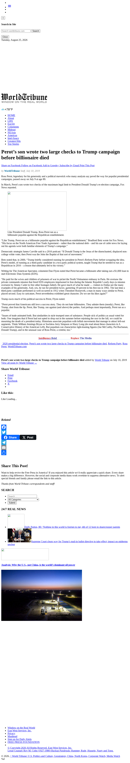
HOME (11, 115)
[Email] (65, 447)
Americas (12, 135)
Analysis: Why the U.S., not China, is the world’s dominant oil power (38, 565)
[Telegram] (65, 442)
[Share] (65, 452)
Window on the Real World (21, 727)
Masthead (12, 736)
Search (35, 31)
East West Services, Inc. (20, 730)
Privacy (11, 733)
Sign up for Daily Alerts (20, 739)
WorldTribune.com (17, 346)
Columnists (13, 126)
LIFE (10, 121)
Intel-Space (13, 138)
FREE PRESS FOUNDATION (24, 742)
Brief (54, 338)
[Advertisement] (65, 67)
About (11, 118)
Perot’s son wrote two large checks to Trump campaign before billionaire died (68, 343)
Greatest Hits (14, 141)
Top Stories (13, 144)
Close (5, 37)
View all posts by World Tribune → (19, 363)
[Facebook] (65, 427)
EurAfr (11, 124)
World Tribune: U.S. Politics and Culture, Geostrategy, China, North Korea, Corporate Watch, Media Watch (65, 756)
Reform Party (114, 343)
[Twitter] (65, 432)
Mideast (12, 129)
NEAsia (12, 132)
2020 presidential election (15, 343)
